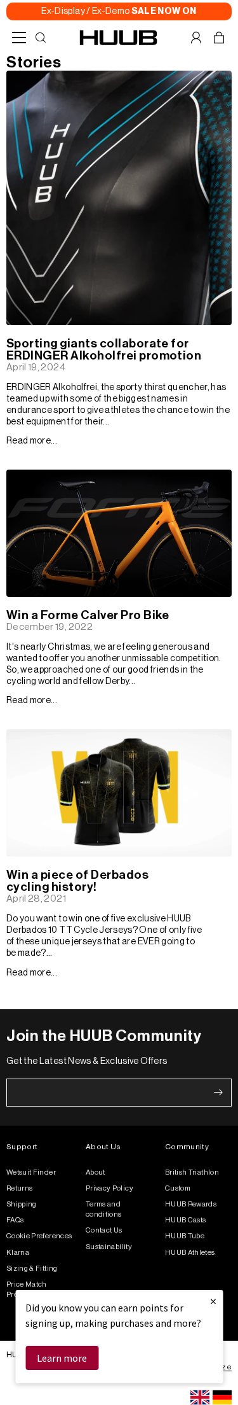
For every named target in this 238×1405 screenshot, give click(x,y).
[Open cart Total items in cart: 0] (219, 37)
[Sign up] (218, 1092)
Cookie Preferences (39, 1236)
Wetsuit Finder (31, 1172)
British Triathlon (192, 1172)
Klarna (17, 1252)
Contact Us (104, 1230)
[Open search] (40, 37)
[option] (222, 1397)
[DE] (222, 1397)
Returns (19, 1188)
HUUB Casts (185, 1220)
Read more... (31, 441)
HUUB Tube (184, 1236)
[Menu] (19, 37)
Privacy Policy (109, 1188)
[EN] (199, 1397)
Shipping (21, 1204)
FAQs (14, 1220)
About (95, 1172)
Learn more (62, 1358)
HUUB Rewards (190, 1204)
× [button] (213, 1301)
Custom (177, 1188)
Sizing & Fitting (32, 1268)
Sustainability (109, 1246)
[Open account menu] (196, 37)
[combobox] (199, 1397)
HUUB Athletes (190, 1252)
